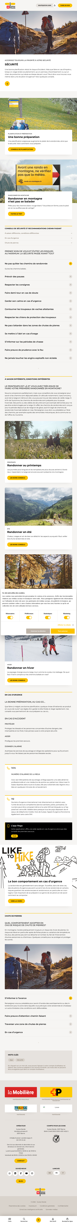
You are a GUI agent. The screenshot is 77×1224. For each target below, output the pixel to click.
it (63, 1173)
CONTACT (20, 1161)
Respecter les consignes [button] (17, 285)
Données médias (52, 1209)
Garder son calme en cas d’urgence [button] (23, 301)
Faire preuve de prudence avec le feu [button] (24, 350)
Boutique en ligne (44, 5)
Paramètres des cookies (17, 1206)
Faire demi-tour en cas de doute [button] (21, 293)
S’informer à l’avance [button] (15, 998)
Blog (21, 1181)
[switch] (29, 617)
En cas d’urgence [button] (14, 1032)
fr (56, 1173)
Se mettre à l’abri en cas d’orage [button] (21, 333)
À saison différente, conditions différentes (22, 233)
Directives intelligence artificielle (31, 1209)
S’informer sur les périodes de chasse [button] (24, 342)
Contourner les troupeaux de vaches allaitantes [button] (29, 309)
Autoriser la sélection (38, 631)
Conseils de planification (22, 149)
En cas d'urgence (12, 238)
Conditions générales (47, 1206)
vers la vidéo (16, 901)
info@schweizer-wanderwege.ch (21, 1138)
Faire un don (65, 5)
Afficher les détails (64, 625)
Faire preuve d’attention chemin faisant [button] (25, 1016)
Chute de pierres (11, 243)
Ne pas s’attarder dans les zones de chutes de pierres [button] (32, 325)
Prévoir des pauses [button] (14, 276)
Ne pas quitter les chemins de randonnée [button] (26, 263)
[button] (38, 966)
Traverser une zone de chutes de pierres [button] (25, 1024)
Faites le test (16, 214)
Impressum (33, 1206)
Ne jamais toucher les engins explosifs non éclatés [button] (31, 358)
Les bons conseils (17, 478)
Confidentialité (63, 1206)
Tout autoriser (63, 631)
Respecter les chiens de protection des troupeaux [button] (30, 317)
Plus (14, 836)
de (50, 1173)
